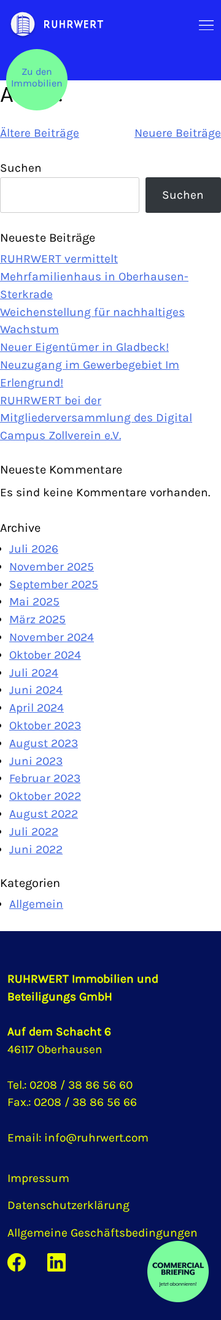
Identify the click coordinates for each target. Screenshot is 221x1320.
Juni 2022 (36, 849)
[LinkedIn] (56, 1261)
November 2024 (51, 637)
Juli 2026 (33, 549)
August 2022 (43, 814)
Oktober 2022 (45, 796)
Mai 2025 (34, 601)
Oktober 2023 (45, 725)
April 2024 (36, 707)
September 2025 (53, 584)
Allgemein (36, 904)
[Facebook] (16, 1261)
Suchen (21, 168)
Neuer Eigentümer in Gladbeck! (84, 347)
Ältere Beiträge (39, 133)
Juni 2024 (36, 690)
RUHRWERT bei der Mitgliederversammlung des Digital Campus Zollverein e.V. (96, 418)
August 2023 (43, 743)
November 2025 (51, 566)
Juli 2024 (33, 673)
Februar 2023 (44, 778)
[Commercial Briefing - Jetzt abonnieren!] (178, 1271)
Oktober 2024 (45, 655)
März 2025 (37, 619)
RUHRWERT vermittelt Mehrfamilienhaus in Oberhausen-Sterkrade (94, 276)
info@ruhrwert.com (96, 1137)
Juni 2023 (36, 761)
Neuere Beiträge (177, 133)
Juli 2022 (33, 831)
